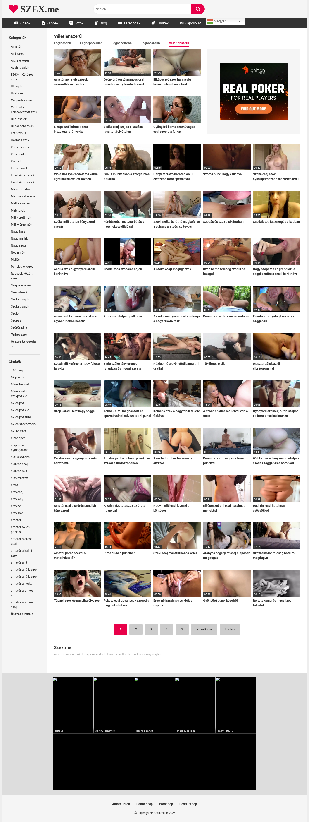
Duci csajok (19, 119)
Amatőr (16, 46)
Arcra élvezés (20, 60)
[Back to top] (294, 808)
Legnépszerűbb (91, 43)
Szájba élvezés (21, 285)
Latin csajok (19, 168)
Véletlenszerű (179, 43)
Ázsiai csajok (20, 67)
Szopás (16, 320)
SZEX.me (38, 9)
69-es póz (17, 403)
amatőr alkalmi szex (21, 553)
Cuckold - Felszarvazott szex (24, 110)
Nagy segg (18, 245)
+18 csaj (17, 370)
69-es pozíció (20, 410)
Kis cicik (16, 161)
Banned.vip (144, 804)
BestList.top (188, 804)
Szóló (15, 313)
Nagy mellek (19, 238)
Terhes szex (19, 334)
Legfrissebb (62, 43)
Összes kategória (23, 341)
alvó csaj (17, 492)
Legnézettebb (122, 43)
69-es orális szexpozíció (19, 393)
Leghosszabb (150, 43)
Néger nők (18, 252)
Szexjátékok (19, 292)
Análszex (17, 53)
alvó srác (17, 513)
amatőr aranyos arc (22, 593)
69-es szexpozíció (23, 424)
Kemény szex (20, 147)
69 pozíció (18, 377)
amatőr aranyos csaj (22, 605)
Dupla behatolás (22, 126)
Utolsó (230, 629)
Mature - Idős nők (23, 196)
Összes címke (21, 614)
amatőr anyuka (21, 583)
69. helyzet (18, 431)
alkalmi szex (19, 478)
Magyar (219, 21)
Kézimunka (18, 154)
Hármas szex (20, 140)
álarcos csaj (19, 464)
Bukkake (17, 93)
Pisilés (15, 259)
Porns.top (166, 804)
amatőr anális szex (24, 569)
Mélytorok (18, 210)
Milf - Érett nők (21, 217)
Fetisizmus (18, 133)
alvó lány (17, 499)
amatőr (16, 520)
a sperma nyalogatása (20, 447)
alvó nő (16, 506)
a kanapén (18, 438)
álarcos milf (19, 471)
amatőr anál (19, 562)
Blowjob (16, 86)
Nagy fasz (18, 231)
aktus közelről (20, 457)
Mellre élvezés (20, 203)
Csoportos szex (22, 100)
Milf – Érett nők (21, 224)
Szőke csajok (20, 299)
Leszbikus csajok (23, 175)
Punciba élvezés (22, 266)
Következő (204, 629)
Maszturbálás (20, 189)
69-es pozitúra (21, 417)
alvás (14, 485)
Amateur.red (121, 804)
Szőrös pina (19, 327)
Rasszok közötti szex (22, 276)
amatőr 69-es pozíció (20, 529)
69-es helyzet (20, 384)
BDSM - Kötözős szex (22, 77)
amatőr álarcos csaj (21, 541)
